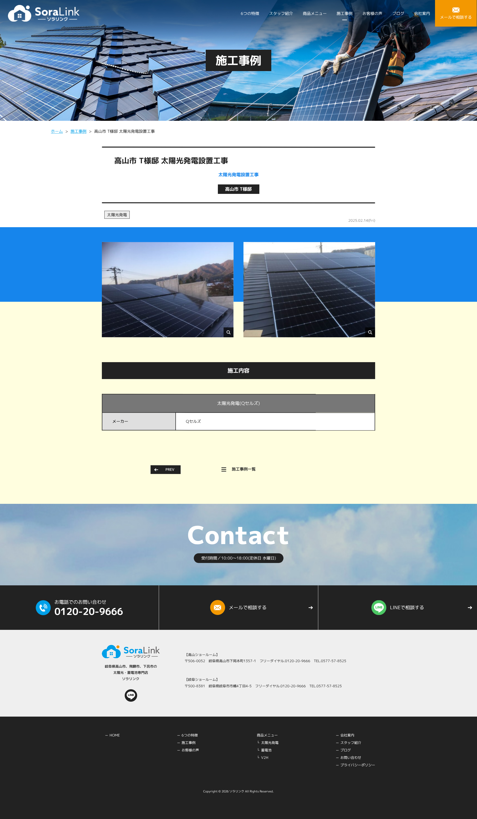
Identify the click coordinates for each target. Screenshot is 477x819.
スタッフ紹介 (281, 13)
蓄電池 (266, 750)
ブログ (398, 13)
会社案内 (422, 13)
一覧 (244, 469)
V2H (264, 757)
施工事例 (345, 13)
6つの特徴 (250, 13)
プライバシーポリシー (357, 765)
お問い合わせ (350, 757)
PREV (169, 469)
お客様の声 (372, 13)
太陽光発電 (117, 214)
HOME (115, 735)
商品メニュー (315, 13)
